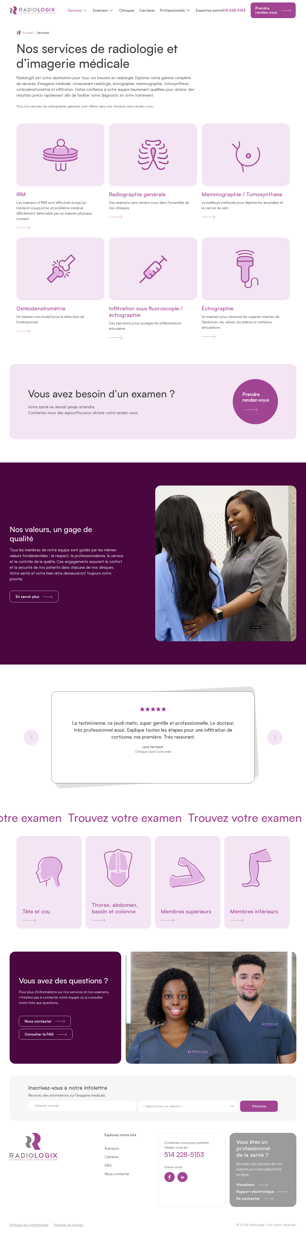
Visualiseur (245, 1184)
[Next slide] (274, 737)
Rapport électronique (255, 1191)
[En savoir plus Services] (49, 920)
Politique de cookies (68, 1225)
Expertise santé (209, 10)
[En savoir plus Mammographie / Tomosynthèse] (208, 217)
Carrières (147, 10)
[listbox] (188, 1106)
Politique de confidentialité (29, 1225)
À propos (112, 1148)
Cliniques (126, 10)
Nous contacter (117, 1174)
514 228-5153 (234, 10)
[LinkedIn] (182, 1177)
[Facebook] (169, 1177)
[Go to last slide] (31, 737)
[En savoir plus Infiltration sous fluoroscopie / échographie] (116, 337)
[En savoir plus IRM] (23, 227)
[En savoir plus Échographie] (208, 336)
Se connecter (248, 1198)
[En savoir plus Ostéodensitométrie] (23, 331)
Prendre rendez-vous (255, 397)
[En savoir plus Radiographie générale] (116, 217)
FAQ (108, 1165)
